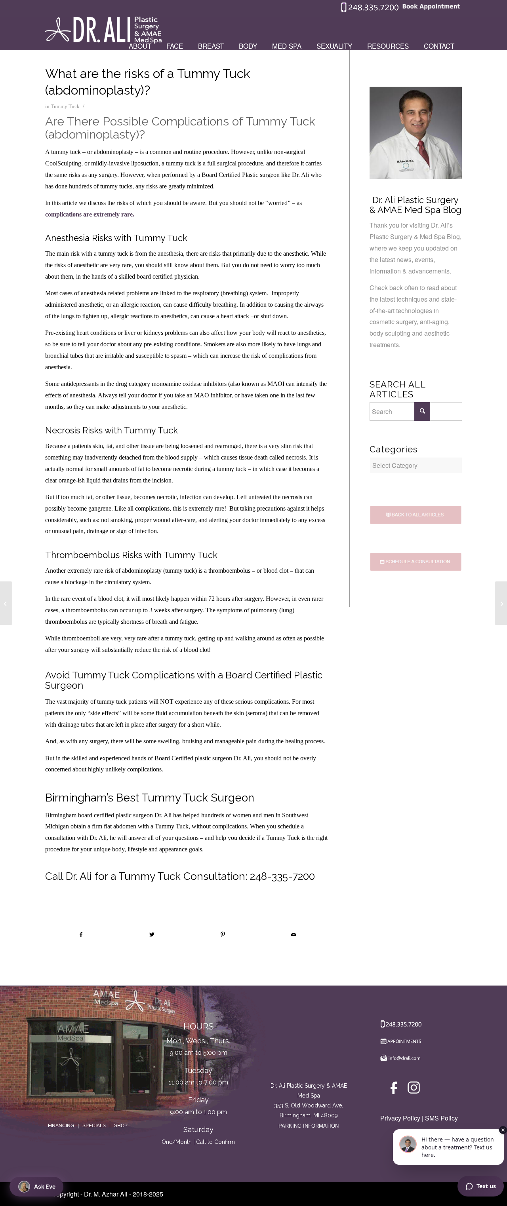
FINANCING (61, 1125)
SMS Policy (441, 1117)
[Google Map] (309, 1048)
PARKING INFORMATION (308, 1126)
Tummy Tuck (65, 106)
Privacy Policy (400, 1117)
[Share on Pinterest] (223, 935)
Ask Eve (44, 1186)
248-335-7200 (282, 876)
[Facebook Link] (395, 1089)
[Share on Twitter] (152, 935)
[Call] (399, 1025)
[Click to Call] (370, 10)
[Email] (399, 1059)
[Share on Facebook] (81, 935)
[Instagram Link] (413, 1089)
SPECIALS (94, 1125)
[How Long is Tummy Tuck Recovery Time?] (6, 603)
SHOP (121, 1125)
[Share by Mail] (294, 935)
